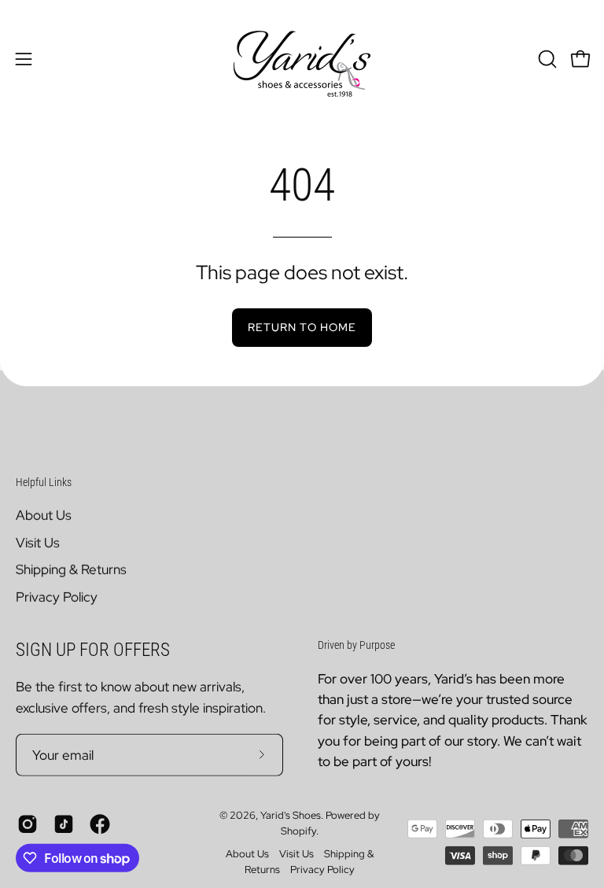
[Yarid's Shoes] (302, 59)
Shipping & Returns (71, 569)
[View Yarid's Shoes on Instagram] (27, 824)
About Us (44, 515)
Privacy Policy (57, 597)
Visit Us (38, 542)
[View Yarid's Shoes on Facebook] (100, 824)
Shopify (298, 830)
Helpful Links (44, 481)
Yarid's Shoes (290, 815)
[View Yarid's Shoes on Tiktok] (64, 824)
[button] (546, 59)
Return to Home (302, 326)
